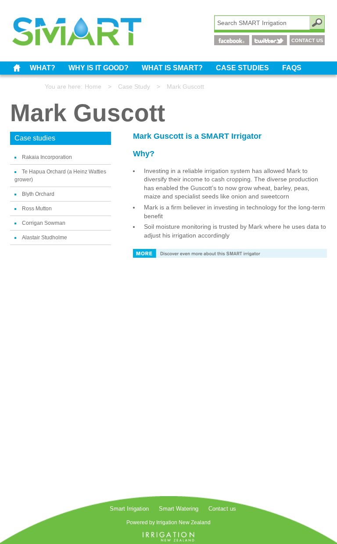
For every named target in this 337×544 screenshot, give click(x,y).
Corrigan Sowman (43, 223)
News (27, 81)
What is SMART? (172, 68)
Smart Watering (178, 508)
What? (42, 68)
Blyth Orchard (38, 194)
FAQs (291, 68)
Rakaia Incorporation (47, 157)
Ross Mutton (37, 208)
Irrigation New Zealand (183, 522)
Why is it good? (98, 68)
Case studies (242, 68)
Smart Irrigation (16, 68)
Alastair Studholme (44, 237)
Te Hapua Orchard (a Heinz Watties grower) (60, 176)
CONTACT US (307, 40)
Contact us (222, 508)
